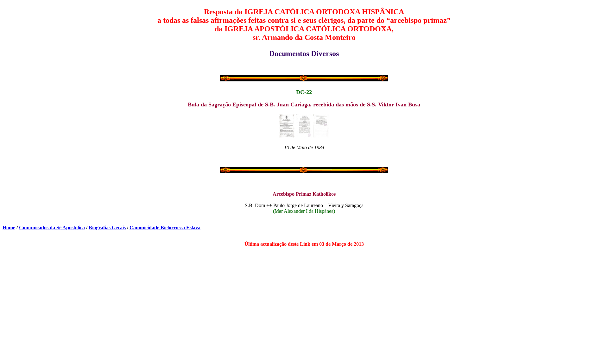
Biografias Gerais (107, 227)
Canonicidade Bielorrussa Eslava (165, 227)
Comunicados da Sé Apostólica (52, 227)
